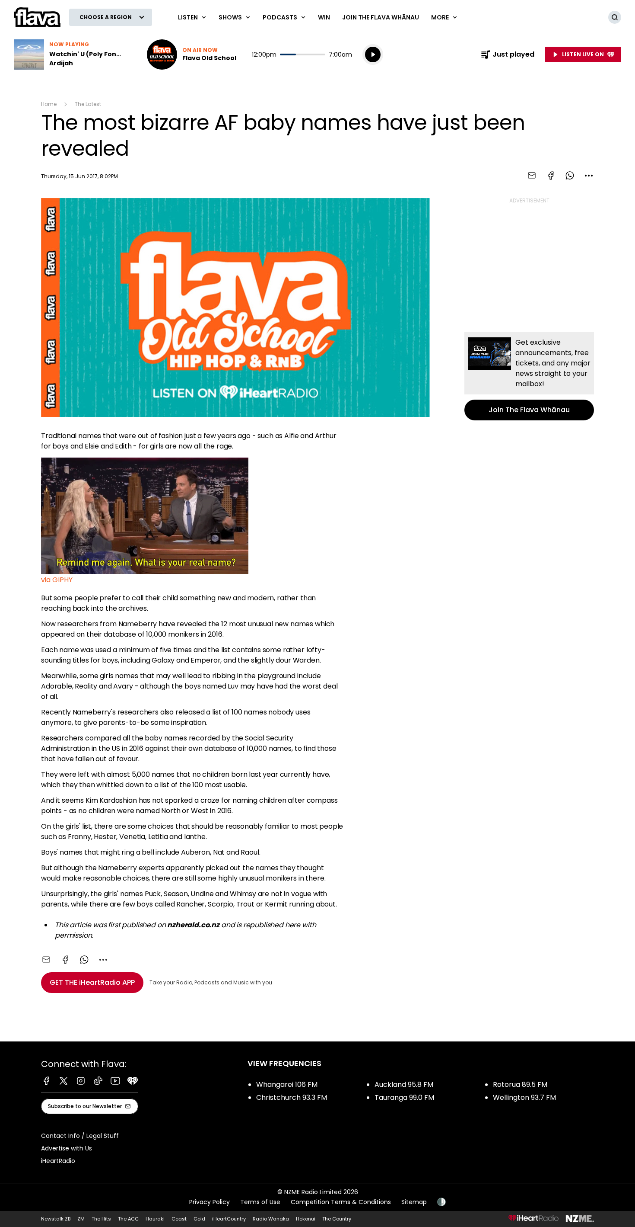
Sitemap (414, 1202)
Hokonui (305, 1218)
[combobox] (589, 175)
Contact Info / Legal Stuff (80, 1135)
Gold (199, 1218)
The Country (336, 1218)
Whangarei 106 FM (287, 1084)
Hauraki (155, 1218)
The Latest (88, 104)
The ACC (128, 1218)
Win (324, 17)
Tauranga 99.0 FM (404, 1097)
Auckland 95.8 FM (404, 1084)
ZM (81, 1218)
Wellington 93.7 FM (524, 1097)
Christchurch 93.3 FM (291, 1097)
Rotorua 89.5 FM (520, 1084)
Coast (179, 1218)
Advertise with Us (66, 1148)
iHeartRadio (58, 1161)
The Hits (101, 1218)
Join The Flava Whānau (380, 17)
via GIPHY (57, 580)
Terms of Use (260, 1202)
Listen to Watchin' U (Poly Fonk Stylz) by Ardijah (69, 54)
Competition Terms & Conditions (341, 1202)
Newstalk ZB (55, 1218)
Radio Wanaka (271, 1218)
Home (49, 104)
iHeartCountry (229, 1218)
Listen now (191, 54)
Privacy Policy (209, 1202)
